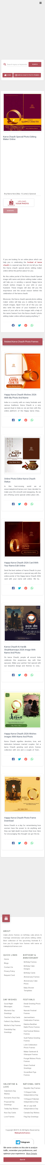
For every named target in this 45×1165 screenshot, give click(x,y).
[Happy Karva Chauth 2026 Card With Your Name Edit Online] (22, 539)
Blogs (6, 963)
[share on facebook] (13, 326)
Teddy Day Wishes (11, 1109)
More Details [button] (31, 1154)
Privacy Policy (9, 971)
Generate (10, 211)
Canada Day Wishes (31, 1113)
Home (9, 75)
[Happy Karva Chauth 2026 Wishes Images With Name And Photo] (22, 710)
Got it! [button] (22, 1160)
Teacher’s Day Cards (12, 1017)
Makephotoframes (22, 1133)
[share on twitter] (19, 326)
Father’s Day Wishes (12, 1021)
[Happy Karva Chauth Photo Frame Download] (22, 794)
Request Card (9, 975)
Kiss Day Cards (10, 1113)
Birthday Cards (29, 973)
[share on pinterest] (26, 326)
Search (35, 64)
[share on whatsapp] (32, 326)
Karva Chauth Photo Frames (28, 75)
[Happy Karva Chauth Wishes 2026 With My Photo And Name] (22, 371)
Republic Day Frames (32, 1088)
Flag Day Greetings (31, 1117)
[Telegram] (23, 1142)
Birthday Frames (30, 962)
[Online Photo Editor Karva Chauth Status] (22, 455)
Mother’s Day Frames (12, 1025)
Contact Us (8, 967)
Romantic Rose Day (12, 1098)
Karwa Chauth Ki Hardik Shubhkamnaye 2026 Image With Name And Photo (20, 650)
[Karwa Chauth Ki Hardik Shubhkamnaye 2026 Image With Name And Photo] (22, 623)
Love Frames (9, 1117)
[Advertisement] (22, 28)
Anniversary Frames (31, 977)
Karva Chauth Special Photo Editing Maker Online (19, 137)
